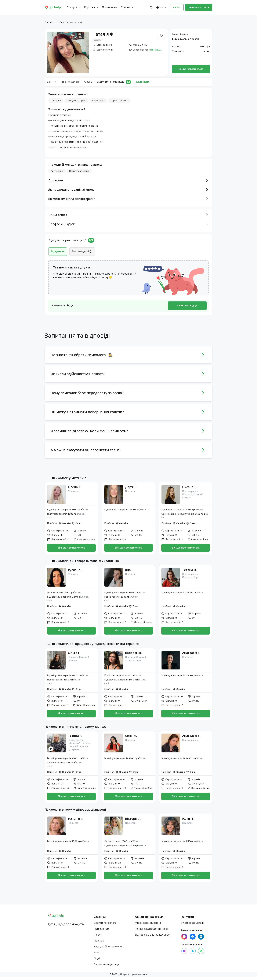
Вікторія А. (133, 819)
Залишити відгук (187, 305)
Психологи (66, 22)
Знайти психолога (199, 7)
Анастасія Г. (191, 653)
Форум (98, 934)
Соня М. (131, 736)
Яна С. (129, 570)
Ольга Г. (74, 653)
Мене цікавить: (180, 34)
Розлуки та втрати (76, 100)
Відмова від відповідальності (152, 934)
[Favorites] (151, 7)
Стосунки (56, 100)
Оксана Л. (189, 487)
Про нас (99, 940)
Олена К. (74, 487)
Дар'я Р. (131, 487)
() (58, 251)
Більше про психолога (71, 547)
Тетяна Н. (189, 570)
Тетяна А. (75, 736)
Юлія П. (188, 819)
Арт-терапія (57, 171)
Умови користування (147, 922)
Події (97, 958)
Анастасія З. (191, 736)
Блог (97, 952)
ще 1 (49, 683)
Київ (80, 22)
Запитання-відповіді (107, 964)
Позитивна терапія (79, 171)
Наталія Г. (75, 819)
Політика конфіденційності (151, 928)
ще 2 (49, 517)
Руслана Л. (76, 570)
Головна (50, 22)
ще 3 (49, 600)
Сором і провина (119, 100)
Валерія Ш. (133, 653)
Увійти (176, 7)
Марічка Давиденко (155, 49)
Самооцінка (98, 100)
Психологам (101, 928)
